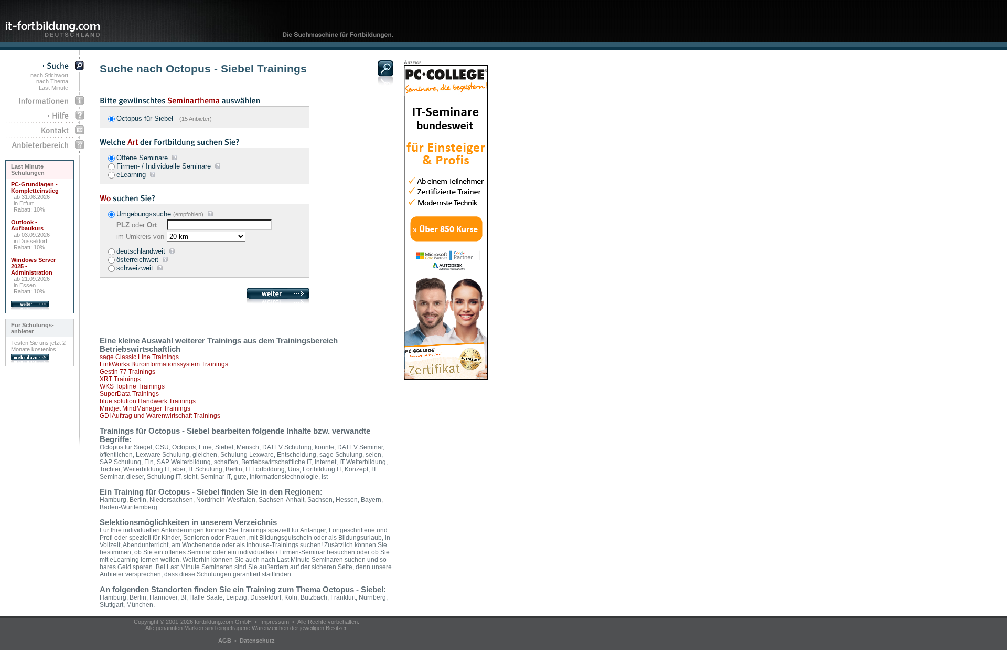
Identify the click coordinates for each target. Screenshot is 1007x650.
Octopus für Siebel (164, 118)
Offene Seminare (142, 158)
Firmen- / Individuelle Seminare (163, 166)
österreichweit (137, 260)
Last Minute (53, 88)
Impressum (274, 621)
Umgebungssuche (143, 214)
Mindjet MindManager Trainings (145, 408)
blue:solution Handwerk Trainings (148, 401)
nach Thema (52, 81)
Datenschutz (257, 640)
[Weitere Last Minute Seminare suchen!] (30, 308)
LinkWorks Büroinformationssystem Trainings (164, 364)
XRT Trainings (120, 379)
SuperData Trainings (129, 393)
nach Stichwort (49, 75)
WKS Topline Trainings (132, 386)
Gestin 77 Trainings (127, 371)
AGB (224, 640)
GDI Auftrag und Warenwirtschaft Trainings (160, 416)
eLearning (131, 175)
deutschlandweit (140, 251)
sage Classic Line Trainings (139, 357)
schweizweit (134, 268)
